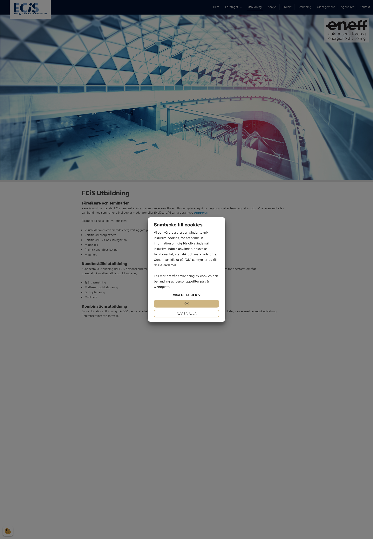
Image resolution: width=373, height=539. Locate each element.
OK (186, 304)
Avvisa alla (187, 313)
